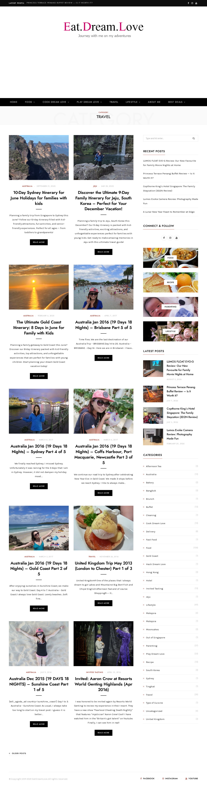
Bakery (150, 482)
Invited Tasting (94, 672)
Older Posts (19, 753)
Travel (114, 102)
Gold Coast (152, 555)
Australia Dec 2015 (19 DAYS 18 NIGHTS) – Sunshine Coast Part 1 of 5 (39, 684)
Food (28, 102)
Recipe (150, 662)
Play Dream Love (88, 102)
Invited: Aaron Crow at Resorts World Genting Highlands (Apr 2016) (103, 684)
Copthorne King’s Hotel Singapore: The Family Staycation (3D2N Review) (182, 412)
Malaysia (151, 613)
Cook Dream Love (54, 102)
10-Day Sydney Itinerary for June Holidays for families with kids (39, 198)
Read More (39, 242)
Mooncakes (152, 629)
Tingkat (150, 686)
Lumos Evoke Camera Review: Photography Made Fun (180, 434)
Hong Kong (152, 572)
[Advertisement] (103, 74)
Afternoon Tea (153, 466)
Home (13, 102)
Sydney (150, 678)
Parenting (151, 645)
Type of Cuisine (154, 702)
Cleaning (151, 515)
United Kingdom (155, 719)
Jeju (95, 186)
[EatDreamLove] (103, 28)
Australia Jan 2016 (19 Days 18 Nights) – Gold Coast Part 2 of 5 (38, 568)
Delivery (150, 531)
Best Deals (175, 102)
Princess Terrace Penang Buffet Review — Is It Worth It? (60, 3)
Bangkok (151, 490)
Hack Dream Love (156, 564)
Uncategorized (154, 711)
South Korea (153, 670)
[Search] (193, 102)
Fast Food (151, 539)
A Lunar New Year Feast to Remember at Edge (169, 211)
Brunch (150, 498)
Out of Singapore (155, 637)
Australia (27, 186)
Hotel (149, 580)
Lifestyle (131, 102)
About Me (154, 102)
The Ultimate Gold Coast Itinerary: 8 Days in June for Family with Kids (38, 327)
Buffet (149, 507)
